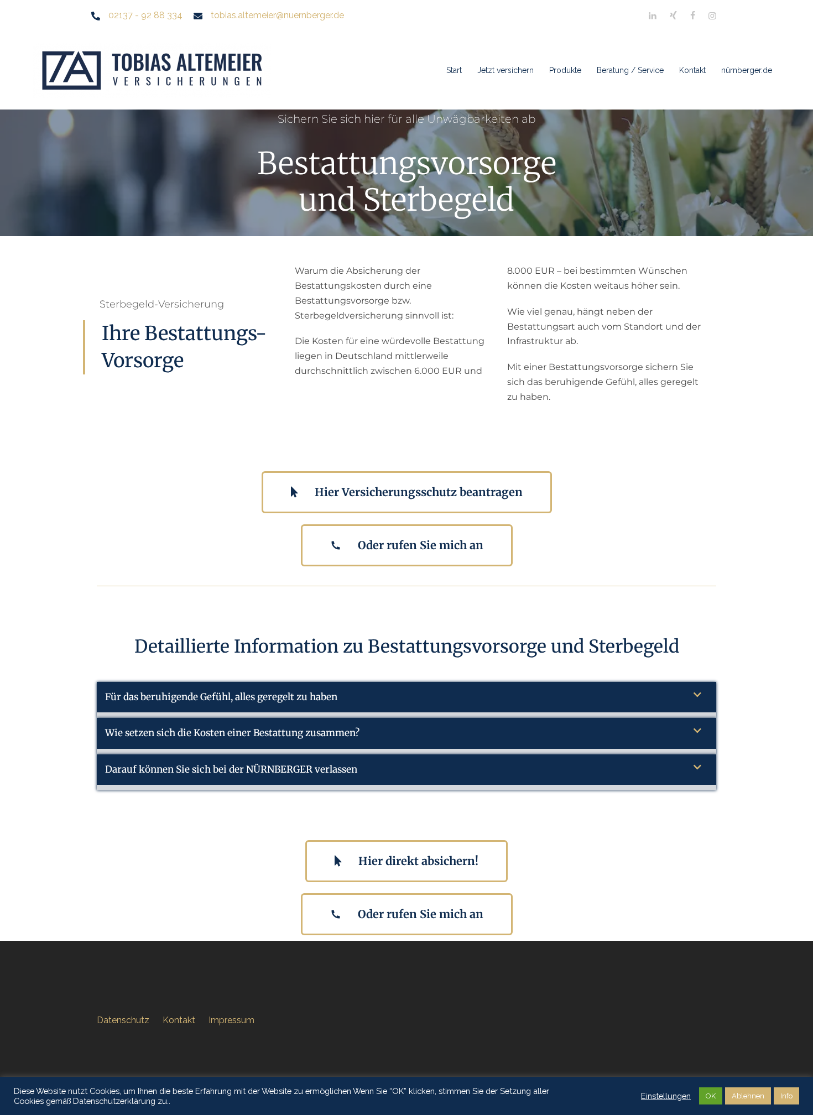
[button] (406, 700)
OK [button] (711, 1096)
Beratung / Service (630, 70)
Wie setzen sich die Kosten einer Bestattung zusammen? (232, 733)
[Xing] (673, 15)
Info (786, 1096)
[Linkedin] (652, 15)
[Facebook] (693, 15)
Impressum (231, 1020)
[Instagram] (712, 15)
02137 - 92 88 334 (145, 15)
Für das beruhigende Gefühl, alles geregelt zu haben (221, 697)
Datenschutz (123, 1020)
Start (454, 70)
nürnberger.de (746, 70)
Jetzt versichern (505, 70)
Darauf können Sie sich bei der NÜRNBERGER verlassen (231, 769)
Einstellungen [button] (666, 1096)
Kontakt (692, 70)
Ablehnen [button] (748, 1096)
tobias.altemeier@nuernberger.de (277, 15)
